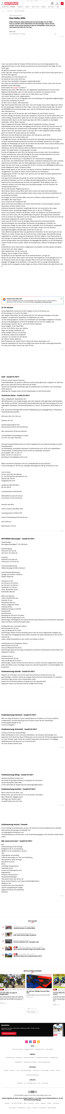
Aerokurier (7, 1103)
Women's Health (52, 1107)
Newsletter (19, 1057)
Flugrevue (43, 1103)
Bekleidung (20, 6)
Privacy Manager (45, 1070)
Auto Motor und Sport (17, 1103)
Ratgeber (43, 6)
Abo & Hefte (45, 1083)
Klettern (49, 1103)
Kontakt (6, 1070)
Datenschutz (36, 1070)
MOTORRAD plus (54, 1057)
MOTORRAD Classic (31, 1083)
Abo (28, 0)
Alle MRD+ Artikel (5, 6)
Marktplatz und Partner (29, 1057)
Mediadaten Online (29, 1049)
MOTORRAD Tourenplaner (42, 1057)
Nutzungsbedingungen (26, 1070)
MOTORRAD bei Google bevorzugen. (43, 302)
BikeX (25, 1103)
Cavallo (37, 1103)
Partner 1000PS (49, 1049)
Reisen (37, 6)
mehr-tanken (56, 1103)
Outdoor (29, 1107)
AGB (18, 1070)
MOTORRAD (20, 1083)
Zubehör (27, 6)
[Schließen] (61, 299)
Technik (33, 6)
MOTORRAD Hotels (10, 1057)
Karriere (52, 1070)
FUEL (39, 1083)
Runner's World (42, 1107)
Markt (58, 6)
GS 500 (15, 88)
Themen (58, 1070)
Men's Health (12, 1107)
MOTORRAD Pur (18, 1062)
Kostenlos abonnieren (9, 1033)
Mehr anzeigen (31, 1012)
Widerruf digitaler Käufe (44, 1062)
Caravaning (31, 1103)
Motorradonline (21, 1107)
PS (24, 1083)
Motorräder (12, 6)
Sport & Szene (51, 6)
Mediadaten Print (39, 1049)
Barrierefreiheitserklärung (32, 1075)
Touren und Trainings (17, 1049)
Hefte (31, 0)
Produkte (36, 0)
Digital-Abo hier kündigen (30, 1062)
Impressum (12, 1070)
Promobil (34, 1107)
